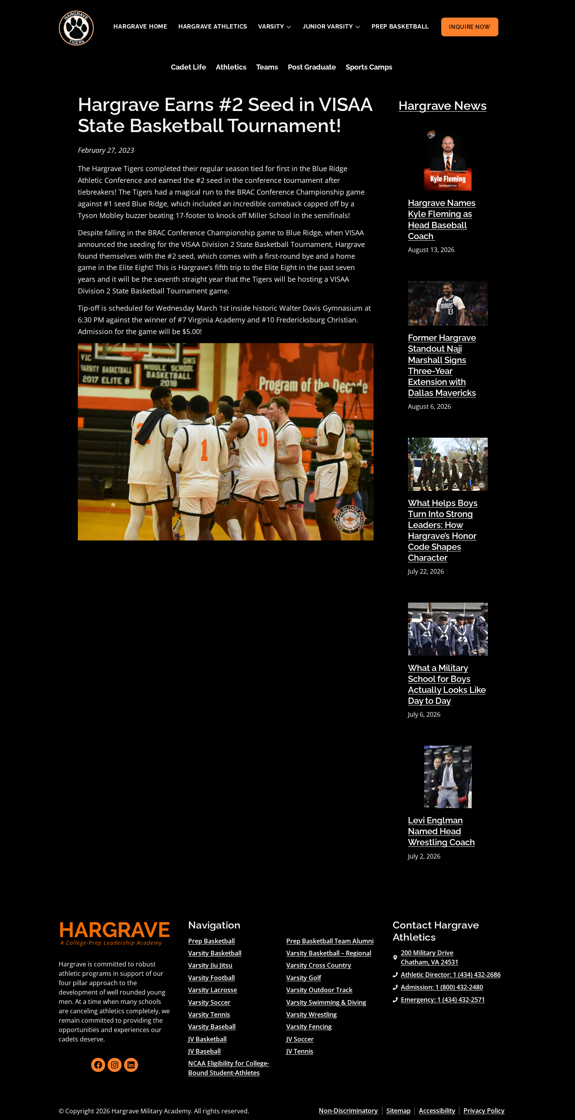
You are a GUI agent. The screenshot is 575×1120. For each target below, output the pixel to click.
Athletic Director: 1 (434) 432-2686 (451, 974)
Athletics (231, 67)
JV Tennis (299, 1051)
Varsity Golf (303, 977)
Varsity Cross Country (318, 965)
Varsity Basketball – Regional (328, 953)
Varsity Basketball (214, 953)
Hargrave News (443, 105)
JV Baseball (204, 1051)
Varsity (271, 26)
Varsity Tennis (209, 1014)
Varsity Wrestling (311, 1014)
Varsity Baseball (211, 1026)
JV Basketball (207, 1039)
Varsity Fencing (309, 1026)
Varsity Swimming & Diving (326, 1002)
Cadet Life (188, 67)
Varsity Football (211, 977)
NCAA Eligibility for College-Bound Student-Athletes (228, 1068)
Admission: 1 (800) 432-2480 (442, 987)
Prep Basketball (400, 26)
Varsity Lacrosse (212, 990)
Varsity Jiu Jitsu (210, 965)
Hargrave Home (140, 26)
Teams (267, 67)
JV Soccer (300, 1039)
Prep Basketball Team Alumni (330, 941)
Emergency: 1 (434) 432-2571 (443, 999)
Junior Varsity (328, 26)
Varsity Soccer (209, 1002)
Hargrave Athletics (212, 26)
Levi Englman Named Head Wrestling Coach (441, 831)
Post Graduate (312, 67)
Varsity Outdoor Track (319, 990)
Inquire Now (470, 26)
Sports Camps (369, 67)
